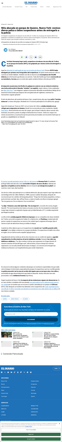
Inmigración (34, 384)
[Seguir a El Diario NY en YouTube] (11, 372)
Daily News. (4, 110)
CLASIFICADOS (5, 405)
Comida (33, 390)
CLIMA (3, 412)
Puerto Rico (34, 6)
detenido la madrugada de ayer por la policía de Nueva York (25, 70)
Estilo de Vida (4, 393)
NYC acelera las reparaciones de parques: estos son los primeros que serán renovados (20, 336)
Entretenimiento (5, 387)
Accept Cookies (31, 439)
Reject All (31, 434)
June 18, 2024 (21, 124)
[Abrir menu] (2, 3)
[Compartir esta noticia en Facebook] (26, 57)
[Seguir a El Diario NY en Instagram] (8, 372)
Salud (2, 390)
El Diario (13, 49)
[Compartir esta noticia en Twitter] (31, 57)
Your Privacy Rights (31, 429)
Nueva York (10, 24)
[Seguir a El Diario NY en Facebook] (1, 372)
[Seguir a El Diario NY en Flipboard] (21, 372)
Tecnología (4, 396)
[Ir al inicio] (7, 368)
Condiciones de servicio (48, 323)
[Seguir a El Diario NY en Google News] (17, 372)
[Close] (59, 423)
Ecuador (25, 299)
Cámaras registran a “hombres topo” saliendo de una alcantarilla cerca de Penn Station (52, 345)
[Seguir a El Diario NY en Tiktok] (14, 372)
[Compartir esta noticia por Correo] (36, 57)
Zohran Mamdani (7, 6)
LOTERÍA (3, 415)
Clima (41, 6)
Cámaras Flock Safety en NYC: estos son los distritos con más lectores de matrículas (21, 345)
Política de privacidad (31, 323)
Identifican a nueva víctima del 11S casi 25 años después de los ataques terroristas (51, 336)
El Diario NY (4, 24)
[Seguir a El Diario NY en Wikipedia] (24, 372)
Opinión (33, 396)
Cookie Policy (28, 426)
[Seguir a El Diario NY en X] (5, 372)
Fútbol (48, 6)
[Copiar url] (40, 57)
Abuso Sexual (15, 299)
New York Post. (8, 90)
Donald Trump (19, 6)
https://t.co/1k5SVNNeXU (8, 122)
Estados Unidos (35, 381)
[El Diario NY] (31, 3)
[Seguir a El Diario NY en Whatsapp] (27, 372)
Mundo (3, 384)
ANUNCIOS (33, 415)
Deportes (33, 387)
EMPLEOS (3, 408)
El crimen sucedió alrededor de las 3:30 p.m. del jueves (18, 181)
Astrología (33, 393)
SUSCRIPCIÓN (34, 408)
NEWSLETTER (34, 405)
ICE (26, 6)
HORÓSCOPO (34, 412)
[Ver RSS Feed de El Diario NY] (30, 372)
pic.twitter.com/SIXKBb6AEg (24, 122)
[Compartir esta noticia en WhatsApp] (22, 57)
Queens (5, 299)
